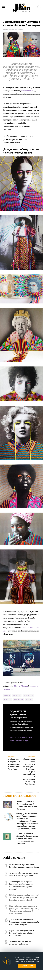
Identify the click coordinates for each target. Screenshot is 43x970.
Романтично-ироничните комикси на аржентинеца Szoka (24, 866)
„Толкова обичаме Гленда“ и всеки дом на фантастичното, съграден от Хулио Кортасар (27, 838)
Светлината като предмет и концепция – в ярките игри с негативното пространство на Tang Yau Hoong (29, 770)
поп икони (18, 700)
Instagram (34, 686)
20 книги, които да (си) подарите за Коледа (20, 943)
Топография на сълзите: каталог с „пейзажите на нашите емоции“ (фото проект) (21, 885)
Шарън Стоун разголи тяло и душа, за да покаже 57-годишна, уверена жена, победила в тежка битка (24, 909)
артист (7, 695)
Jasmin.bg (21, 7)
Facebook (6, 689)
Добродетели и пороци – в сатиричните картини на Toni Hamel (14, 763)
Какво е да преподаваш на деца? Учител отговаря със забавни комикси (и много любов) (23, 897)
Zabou (24, 628)
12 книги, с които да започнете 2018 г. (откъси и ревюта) (23, 874)
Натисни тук (27, 966)
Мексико (7, 700)
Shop (13, 689)
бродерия (16, 695)
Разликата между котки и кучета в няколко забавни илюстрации (21, 933)
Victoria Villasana (27, 91)
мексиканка (28, 695)
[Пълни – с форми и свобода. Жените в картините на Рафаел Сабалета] (7, 805)
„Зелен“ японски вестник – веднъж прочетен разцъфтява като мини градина (24, 922)
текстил (29, 700)
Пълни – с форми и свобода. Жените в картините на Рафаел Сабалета (26, 805)
